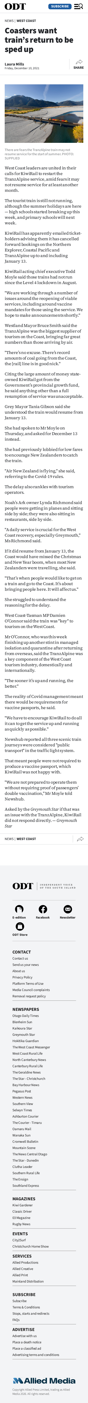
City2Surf (19, 1240)
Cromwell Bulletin (25, 1141)
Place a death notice (26, 1342)
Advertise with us (24, 1336)
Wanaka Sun (21, 1135)
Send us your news (25, 964)
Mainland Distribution (28, 1281)
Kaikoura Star (22, 1028)
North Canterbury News (29, 1059)
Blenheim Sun (22, 1022)
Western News (22, 1097)
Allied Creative (22, 1268)
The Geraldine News (26, 1072)
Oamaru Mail (21, 1129)
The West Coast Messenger (31, 1047)
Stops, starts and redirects (30, 1313)
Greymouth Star (23, 1034)
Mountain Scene (23, 1148)
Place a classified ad (26, 1348)
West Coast (26, 20)
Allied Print (20, 1275)
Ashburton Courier (25, 1116)
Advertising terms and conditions (35, 1354)
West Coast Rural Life (27, 1053)
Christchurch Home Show (30, 1246)
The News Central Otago (29, 1154)
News (9, 20)
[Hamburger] (78, 6)
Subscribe (60, 6)
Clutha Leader (22, 1166)
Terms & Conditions (26, 1307)
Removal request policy (29, 996)
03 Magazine (21, 1217)
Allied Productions (25, 1262)
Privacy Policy (22, 977)
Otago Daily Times (25, 1015)
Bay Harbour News (25, 1085)
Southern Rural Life (26, 1173)
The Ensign (20, 1179)
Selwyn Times (22, 1110)
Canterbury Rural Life (27, 1066)
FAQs (15, 1319)
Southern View (22, 1103)
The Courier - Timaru (27, 1122)
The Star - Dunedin (25, 1160)
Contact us (20, 958)
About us (18, 971)
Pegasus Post (21, 1091)
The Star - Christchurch (28, 1078)
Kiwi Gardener (22, 1205)
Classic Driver (22, 1211)
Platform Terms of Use (27, 983)
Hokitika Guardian (25, 1041)
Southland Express (25, 1185)
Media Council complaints (31, 990)
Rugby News (21, 1224)
